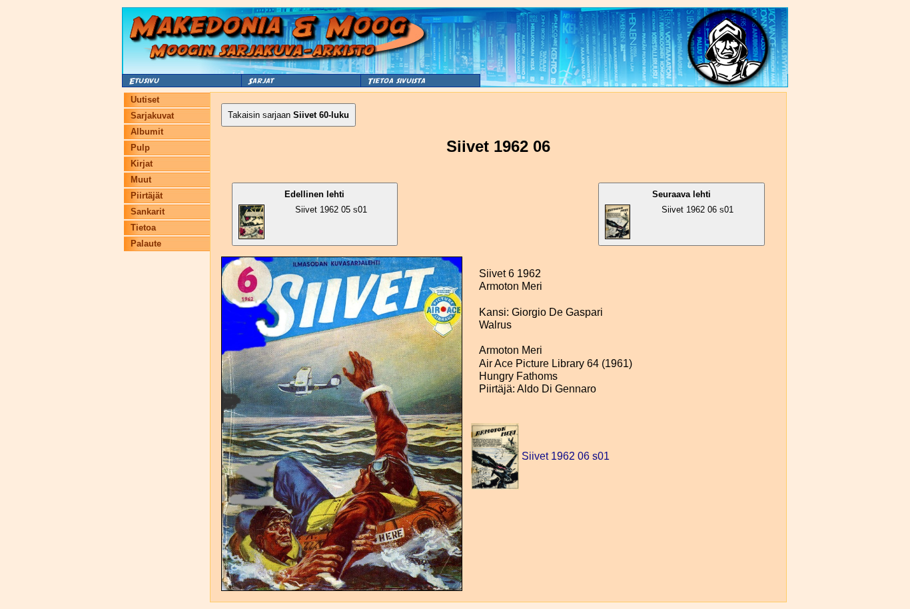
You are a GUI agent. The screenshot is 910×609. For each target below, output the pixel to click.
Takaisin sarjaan (288, 115)
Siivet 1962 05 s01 (325, 202)
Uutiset (145, 100)
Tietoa (143, 228)
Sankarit (148, 212)
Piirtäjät (147, 196)
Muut (141, 180)
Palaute (146, 244)
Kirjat (142, 164)
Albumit (147, 132)
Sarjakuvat (152, 116)
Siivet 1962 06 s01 (692, 202)
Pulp (140, 148)
